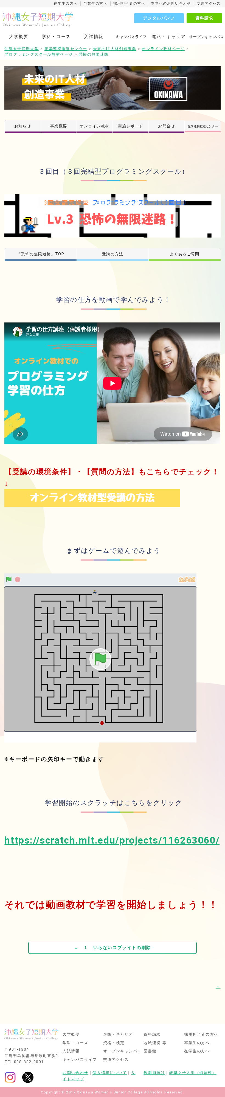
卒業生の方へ (95, 3)
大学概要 (18, 36)
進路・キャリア (168, 36)
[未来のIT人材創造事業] (112, 87)
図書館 (150, 1051)
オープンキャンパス (122, 1051)
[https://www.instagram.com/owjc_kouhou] (10, 1077)
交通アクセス (209, 3)
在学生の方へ (66, 3)
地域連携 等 (155, 1043)
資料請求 (204, 18)
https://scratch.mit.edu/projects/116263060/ (112, 840)
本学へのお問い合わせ (171, 3)
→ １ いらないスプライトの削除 (112, 947)
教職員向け (154, 1072)
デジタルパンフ (159, 18)
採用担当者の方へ (129, 3)
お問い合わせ (75, 1072)
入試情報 (93, 36)
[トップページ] (47, 19)
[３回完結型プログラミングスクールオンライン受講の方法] (92, 498)
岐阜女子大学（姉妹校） (192, 1072)
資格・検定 (114, 1043)
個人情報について (109, 1072)
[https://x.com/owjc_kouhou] (27, 1077)
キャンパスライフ (80, 1060)
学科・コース (56, 36)
